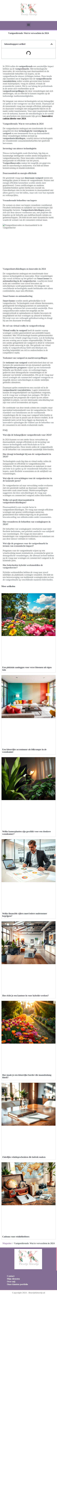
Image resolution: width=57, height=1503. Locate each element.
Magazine (7, 1243)
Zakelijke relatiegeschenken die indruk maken (24, 1157)
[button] (28, 24)
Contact (10, 1276)
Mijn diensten (13, 1279)
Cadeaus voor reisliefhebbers (15, 1236)
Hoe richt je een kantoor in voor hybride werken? (25, 995)
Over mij (11, 1281)
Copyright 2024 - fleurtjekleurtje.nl (28, 1293)
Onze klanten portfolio (17, 1284)
